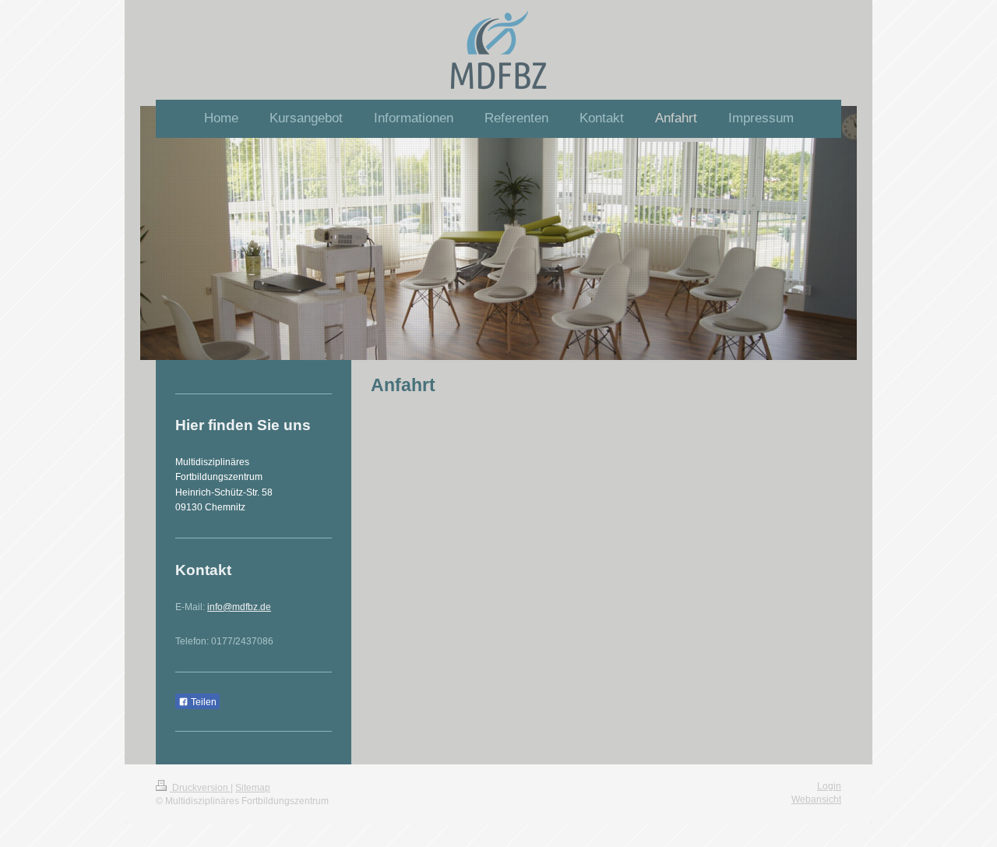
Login (829, 786)
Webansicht (816, 799)
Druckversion (200, 787)
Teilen (202, 702)
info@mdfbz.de (239, 607)
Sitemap (252, 787)
